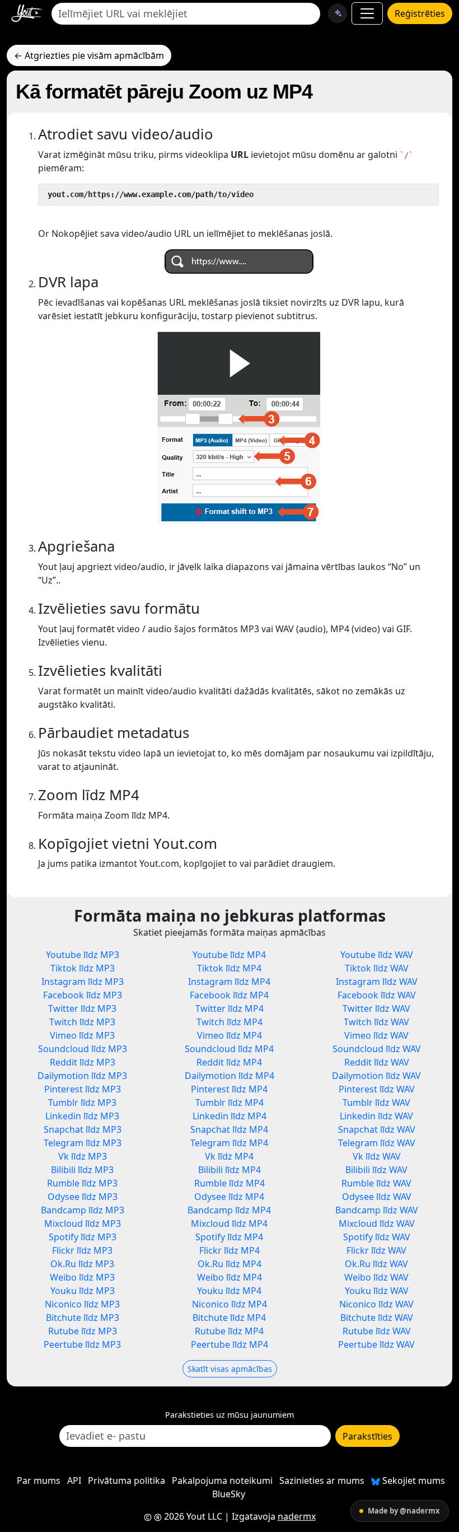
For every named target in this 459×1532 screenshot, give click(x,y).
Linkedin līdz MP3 (82, 1116)
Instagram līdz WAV (377, 981)
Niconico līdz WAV (376, 1304)
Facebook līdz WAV (377, 995)
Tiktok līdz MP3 (82, 968)
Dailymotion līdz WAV (376, 1075)
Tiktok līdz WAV (377, 968)
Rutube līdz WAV (377, 1331)
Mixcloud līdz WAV (377, 1223)
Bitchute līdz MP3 (82, 1317)
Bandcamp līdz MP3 (82, 1210)
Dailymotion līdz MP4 (229, 1075)
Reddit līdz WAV (376, 1062)
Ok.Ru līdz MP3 (82, 1264)
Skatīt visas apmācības (230, 1368)
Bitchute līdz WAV (376, 1317)
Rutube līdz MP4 (229, 1331)
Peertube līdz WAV (376, 1344)
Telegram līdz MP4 (229, 1143)
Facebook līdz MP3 (82, 995)
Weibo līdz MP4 (229, 1277)
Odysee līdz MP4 (229, 1196)
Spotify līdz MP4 (229, 1237)
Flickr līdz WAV (376, 1250)
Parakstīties (367, 1436)
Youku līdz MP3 (82, 1291)
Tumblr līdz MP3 (82, 1102)
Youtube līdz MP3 (82, 955)
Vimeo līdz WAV (376, 1035)
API (74, 1480)
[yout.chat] (337, 13)
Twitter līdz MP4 (229, 1008)
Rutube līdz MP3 (82, 1331)
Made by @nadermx (404, 1511)
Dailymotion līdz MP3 (82, 1075)
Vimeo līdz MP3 (82, 1035)
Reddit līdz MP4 (229, 1062)
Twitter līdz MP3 (82, 1008)
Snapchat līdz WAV (376, 1129)
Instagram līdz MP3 (82, 981)
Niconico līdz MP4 (229, 1304)
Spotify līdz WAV (376, 1237)
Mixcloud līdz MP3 (82, 1223)
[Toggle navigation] (367, 13)
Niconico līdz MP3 (82, 1304)
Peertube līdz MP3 (82, 1344)
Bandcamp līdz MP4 (229, 1210)
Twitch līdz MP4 (229, 1022)
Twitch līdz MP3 (82, 1022)
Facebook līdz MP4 (229, 995)
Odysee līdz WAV (376, 1196)
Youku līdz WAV (377, 1291)
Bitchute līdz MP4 (229, 1317)
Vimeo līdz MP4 (229, 1035)
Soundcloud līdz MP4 (229, 1049)
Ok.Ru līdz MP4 (229, 1264)
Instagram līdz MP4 (229, 981)
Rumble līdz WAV (376, 1183)
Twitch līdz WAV (376, 1022)
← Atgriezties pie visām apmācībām (89, 55)
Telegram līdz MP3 (82, 1143)
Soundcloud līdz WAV (376, 1049)
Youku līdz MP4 (229, 1291)
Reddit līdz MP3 (82, 1062)
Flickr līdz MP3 (82, 1250)
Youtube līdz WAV (376, 955)
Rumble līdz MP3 (82, 1183)
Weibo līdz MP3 (82, 1277)
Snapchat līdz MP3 (82, 1129)
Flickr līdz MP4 (229, 1250)
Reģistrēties (420, 13)
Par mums (38, 1480)
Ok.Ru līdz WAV (376, 1264)
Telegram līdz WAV (376, 1143)
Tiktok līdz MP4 (229, 968)
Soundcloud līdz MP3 (82, 1049)
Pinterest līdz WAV (377, 1089)
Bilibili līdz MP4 (229, 1170)
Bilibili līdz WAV (376, 1170)
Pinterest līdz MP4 (229, 1089)
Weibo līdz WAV (376, 1277)
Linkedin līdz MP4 (229, 1116)
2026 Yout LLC (192, 1516)
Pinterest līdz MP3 (82, 1089)
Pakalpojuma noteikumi (222, 1480)
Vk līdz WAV (377, 1156)
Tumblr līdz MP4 (229, 1102)
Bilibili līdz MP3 (82, 1170)
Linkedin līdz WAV (376, 1116)
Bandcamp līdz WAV (376, 1210)
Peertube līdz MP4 (229, 1344)
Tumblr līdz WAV (376, 1102)
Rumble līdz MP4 (229, 1183)
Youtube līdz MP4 (229, 955)
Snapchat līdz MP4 (229, 1129)
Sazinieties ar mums (321, 1480)
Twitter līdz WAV (376, 1008)
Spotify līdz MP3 (82, 1237)
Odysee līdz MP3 (83, 1196)
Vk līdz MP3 (82, 1156)
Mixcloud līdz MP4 (229, 1223)
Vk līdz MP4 (229, 1156)
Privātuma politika (126, 1480)
